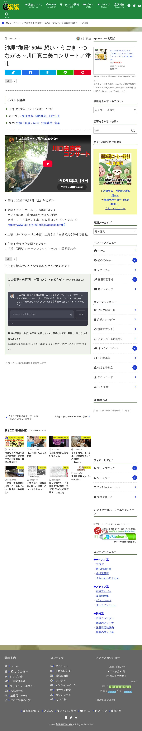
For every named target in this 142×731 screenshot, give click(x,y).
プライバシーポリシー (22, 686)
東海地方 (27, 116)
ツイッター (103, 477)
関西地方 (40, 116)
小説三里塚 (102, 573)
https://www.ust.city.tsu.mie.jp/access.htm (35, 225)
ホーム (101, 250)
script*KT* (133, 682)
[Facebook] (128, 5)
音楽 (57, 123)
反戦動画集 (103, 358)
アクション (61, 666)
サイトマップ (105, 289)
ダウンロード (105, 377)
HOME (8, 22)
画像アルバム (103, 591)
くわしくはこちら (115, 208)
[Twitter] (134, 5)
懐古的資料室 (105, 367)
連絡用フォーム (19, 695)
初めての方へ (105, 260)
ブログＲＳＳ (104, 497)
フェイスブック (105, 468)
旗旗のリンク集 (105, 632)
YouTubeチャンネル (108, 487)
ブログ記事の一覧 (20, 700)
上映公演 (54, 116)
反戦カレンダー (105, 319)
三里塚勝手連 (105, 279)
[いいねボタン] (8, 81)
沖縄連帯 (47, 123)
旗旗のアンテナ (106, 329)
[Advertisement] (48, 384)
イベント (17, 22)
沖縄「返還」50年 (27, 123)
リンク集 (102, 387)
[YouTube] (139, 5)
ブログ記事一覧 (106, 310)
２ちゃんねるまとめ (107, 578)
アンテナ (60, 680)
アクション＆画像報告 (110, 338)
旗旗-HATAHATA (64, 724)
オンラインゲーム (108, 348)
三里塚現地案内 (105, 627)
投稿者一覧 (17, 690)
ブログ (100, 564)
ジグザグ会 (103, 270)
